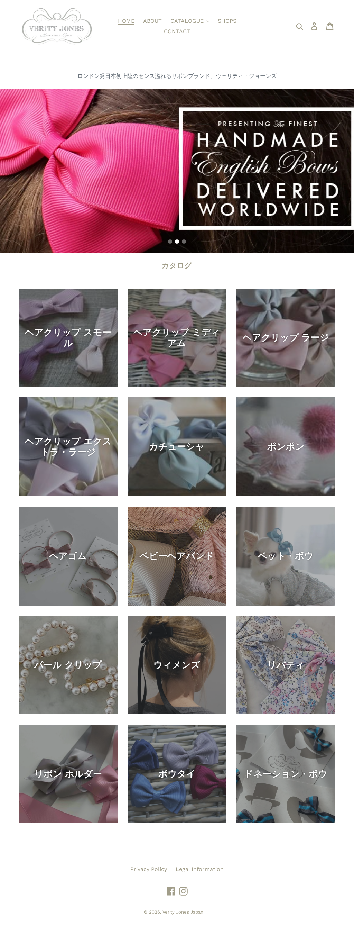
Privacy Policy (148, 869)
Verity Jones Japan (182, 912)
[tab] (170, 241)
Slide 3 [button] (184, 241)
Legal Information (200, 869)
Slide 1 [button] (170, 241)
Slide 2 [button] (177, 241)
